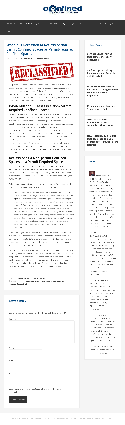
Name (12, 348)
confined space (25, 281)
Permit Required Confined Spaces (31, 278)
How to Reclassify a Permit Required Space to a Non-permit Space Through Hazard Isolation (102, 140)
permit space (56, 281)
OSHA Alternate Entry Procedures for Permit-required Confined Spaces (100, 122)
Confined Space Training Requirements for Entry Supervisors (99, 57)
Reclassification (23, 284)
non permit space (38, 281)
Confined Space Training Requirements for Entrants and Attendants (101, 73)
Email (12, 360)
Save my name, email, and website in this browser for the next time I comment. (37, 390)
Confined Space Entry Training (62, 10)
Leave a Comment (43, 58)
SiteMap (111, 419)
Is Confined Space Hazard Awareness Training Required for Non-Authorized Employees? (102, 91)
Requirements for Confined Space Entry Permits (101, 107)
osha (48, 281)
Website (12, 373)
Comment (14, 319)
